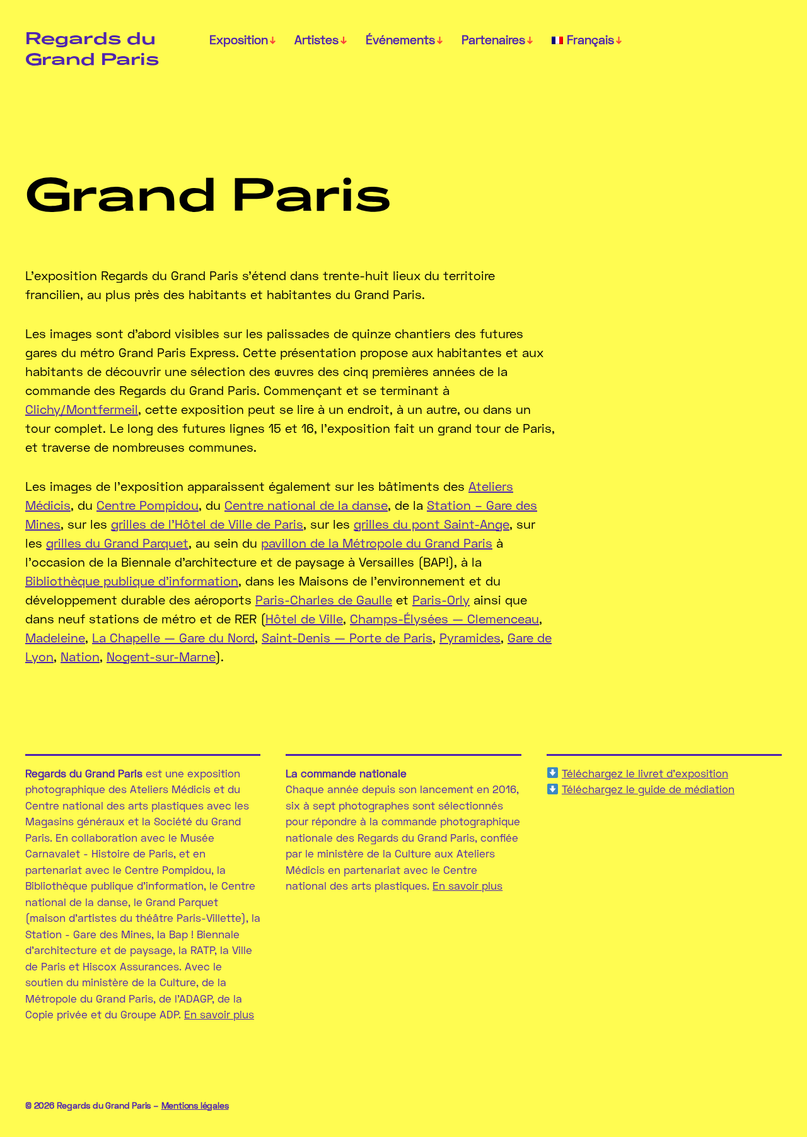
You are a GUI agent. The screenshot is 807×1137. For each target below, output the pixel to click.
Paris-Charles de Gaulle (323, 599)
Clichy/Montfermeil (81, 408)
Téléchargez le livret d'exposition (645, 773)
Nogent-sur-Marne (161, 656)
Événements (400, 39)
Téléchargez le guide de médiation (648, 789)
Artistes (316, 39)
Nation (80, 656)
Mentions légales (195, 1105)
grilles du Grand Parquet (117, 542)
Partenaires (493, 39)
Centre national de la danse (306, 504)
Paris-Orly (441, 599)
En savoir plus (219, 1014)
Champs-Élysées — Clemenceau (444, 618)
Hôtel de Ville (304, 618)
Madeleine (55, 637)
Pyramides (470, 637)
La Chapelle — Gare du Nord (173, 637)
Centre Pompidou (147, 504)
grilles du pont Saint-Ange (431, 523)
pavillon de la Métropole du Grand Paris (376, 542)
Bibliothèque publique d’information (131, 580)
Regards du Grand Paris (92, 48)
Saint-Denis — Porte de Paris (347, 637)
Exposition (238, 39)
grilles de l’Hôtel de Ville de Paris (207, 523)
